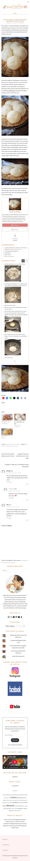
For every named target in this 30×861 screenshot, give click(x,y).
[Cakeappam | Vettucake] (7, 417)
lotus (24, 806)
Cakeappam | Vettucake (6, 420)
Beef (13, 794)
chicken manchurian (13, 800)
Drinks (19, 802)
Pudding (19, 808)
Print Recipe (16, 225)
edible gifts (23, 802)
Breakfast (17, 444)
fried (17, 806)
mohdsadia (21, 23)
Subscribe (15, 740)
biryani (16, 794)
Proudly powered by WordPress (10, 855)
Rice (22, 808)
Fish (15, 806)
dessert (11, 802)
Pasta (9, 808)
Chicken (13, 797)
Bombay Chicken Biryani (6, 435)
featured (10, 805)
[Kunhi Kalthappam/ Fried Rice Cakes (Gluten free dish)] (20, 417)
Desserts (15, 802)
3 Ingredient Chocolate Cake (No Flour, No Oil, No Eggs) (22, 456)
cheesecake (8, 797)
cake (24, 794)
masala (6, 808)
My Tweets (15, 777)
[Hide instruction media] (26, 260)
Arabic (11, 794)
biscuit (18, 794)
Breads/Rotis (10, 444)
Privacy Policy (6, 845)
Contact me (5, 850)
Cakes (26, 795)
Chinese (18, 800)
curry (8, 802)
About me (5, 839)
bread (21, 795)
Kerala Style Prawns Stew (18, 656)
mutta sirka (14, 446)
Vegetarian (19, 810)
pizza (16, 808)
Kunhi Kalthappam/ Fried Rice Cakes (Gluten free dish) (19, 422)
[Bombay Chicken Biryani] (7, 431)
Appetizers (8, 794)
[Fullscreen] (25, 767)
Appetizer (4, 794)
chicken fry (19, 798)
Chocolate (22, 800)
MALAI (26, 806)
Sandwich (25, 808)
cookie (6, 802)
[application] (15, 762)
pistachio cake (12, 808)
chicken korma (7, 800)
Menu (15, 13)
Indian (19, 806)
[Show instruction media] (23, 260)
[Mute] (23, 767)
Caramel (5, 797)
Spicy (10, 810)
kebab (22, 806)
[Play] (4, 767)
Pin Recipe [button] (15, 229)
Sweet (13, 810)
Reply (27, 484)
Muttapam (12, 91)
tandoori (15, 810)
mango (4, 808)
